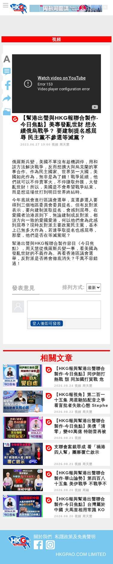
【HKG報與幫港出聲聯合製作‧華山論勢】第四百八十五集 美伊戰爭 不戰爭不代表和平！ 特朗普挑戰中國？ (80, 483)
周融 (86, 490)
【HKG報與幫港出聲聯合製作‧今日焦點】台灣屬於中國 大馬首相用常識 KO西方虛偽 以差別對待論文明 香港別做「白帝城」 (79, 509)
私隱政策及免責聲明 (75, 536)
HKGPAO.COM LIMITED (81, 554)
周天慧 (65, 144)
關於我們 (43, 536)
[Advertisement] (56, 25)
